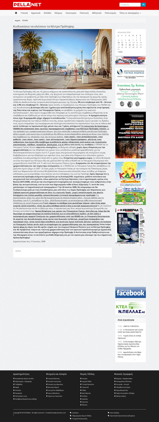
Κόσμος (58, 13)
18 (122, 45)
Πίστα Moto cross (21, 396)
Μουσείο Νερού (53, 387)
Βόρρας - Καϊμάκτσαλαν (124, 379)
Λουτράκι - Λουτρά (122, 384)
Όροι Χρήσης (114, 413)
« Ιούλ (120, 52)
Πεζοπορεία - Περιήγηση (23, 381)
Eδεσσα (84, 405)
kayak (17, 387)
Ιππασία (18, 390)
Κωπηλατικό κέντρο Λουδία (24, 379)
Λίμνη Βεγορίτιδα (122, 390)
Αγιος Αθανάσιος (54, 393)
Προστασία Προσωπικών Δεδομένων (122, 416)
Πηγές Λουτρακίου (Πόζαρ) (125, 393)
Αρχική (17, 20)
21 (133, 45)
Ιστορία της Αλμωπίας (55, 384)
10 (119, 42)
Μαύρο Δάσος (121, 396)
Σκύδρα (84, 396)
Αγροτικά (35, 13)
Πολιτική (84, 13)
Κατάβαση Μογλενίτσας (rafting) (25, 399)
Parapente (18, 393)
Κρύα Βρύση (86, 393)
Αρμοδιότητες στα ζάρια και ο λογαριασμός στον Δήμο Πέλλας (129, 354)
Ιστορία (84, 379)
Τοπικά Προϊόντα (88, 384)
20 (130, 45)
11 (122, 42)
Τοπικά (24, 13)
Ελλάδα (47, 13)
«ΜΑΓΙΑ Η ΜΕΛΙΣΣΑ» (131, 326)
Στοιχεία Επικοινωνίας (79, 419)
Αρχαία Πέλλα (86, 381)
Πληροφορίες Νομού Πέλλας (81, 416)
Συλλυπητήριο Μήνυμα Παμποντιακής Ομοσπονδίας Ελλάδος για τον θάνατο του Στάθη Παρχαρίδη (129, 345)
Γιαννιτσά (85, 387)
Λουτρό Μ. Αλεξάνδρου (56, 390)
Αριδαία (85, 399)
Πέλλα (84, 390)
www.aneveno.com (59, 413)
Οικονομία (71, 13)
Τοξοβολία (18, 384)
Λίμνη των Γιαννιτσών (55, 396)
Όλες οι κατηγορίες (130, 13)
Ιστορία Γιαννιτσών (54, 381)
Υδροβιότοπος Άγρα (123, 387)
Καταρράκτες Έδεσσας (123, 381)
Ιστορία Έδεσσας (54, 379)
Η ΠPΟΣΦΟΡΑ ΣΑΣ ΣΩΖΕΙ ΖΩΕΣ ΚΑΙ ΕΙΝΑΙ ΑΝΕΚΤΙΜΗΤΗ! (130, 331)
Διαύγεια (75, 413)
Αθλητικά (96, 13)
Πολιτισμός (110, 13)
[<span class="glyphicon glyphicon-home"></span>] (16, 13)
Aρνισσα (85, 402)
